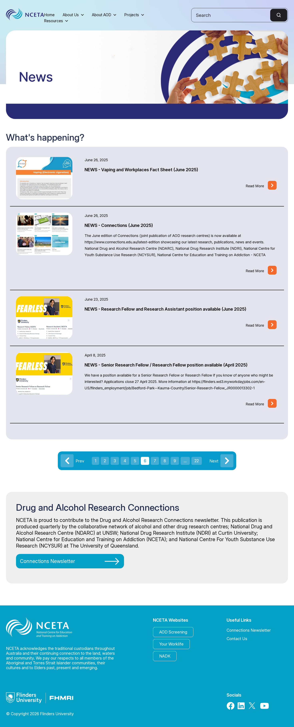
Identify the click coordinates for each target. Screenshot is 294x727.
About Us (71, 15)
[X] (253, 707)
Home (49, 15)
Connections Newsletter (47, 561)
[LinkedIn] (242, 707)
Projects (131, 15)
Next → (226, 460)
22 (196, 460)
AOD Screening (173, 632)
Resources (53, 21)
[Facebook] (231, 707)
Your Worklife (171, 644)
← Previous (67, 460)
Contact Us (237, 638)
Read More (255, 186)
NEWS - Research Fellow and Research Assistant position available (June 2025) (165, 309)
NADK (164, 656)
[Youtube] (264, 707)
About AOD (101, 15)
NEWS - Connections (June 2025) (119, 225)
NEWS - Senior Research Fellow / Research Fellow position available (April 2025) (166, 365)
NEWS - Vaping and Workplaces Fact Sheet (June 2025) (141, 169)
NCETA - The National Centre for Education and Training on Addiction (25, 15)
